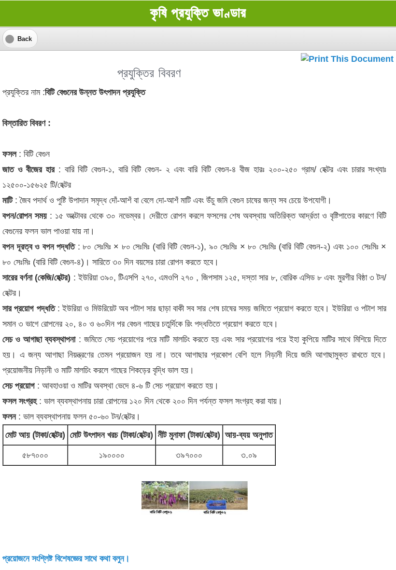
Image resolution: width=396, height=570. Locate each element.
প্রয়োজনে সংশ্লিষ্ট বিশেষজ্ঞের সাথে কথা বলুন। (66, 558)
